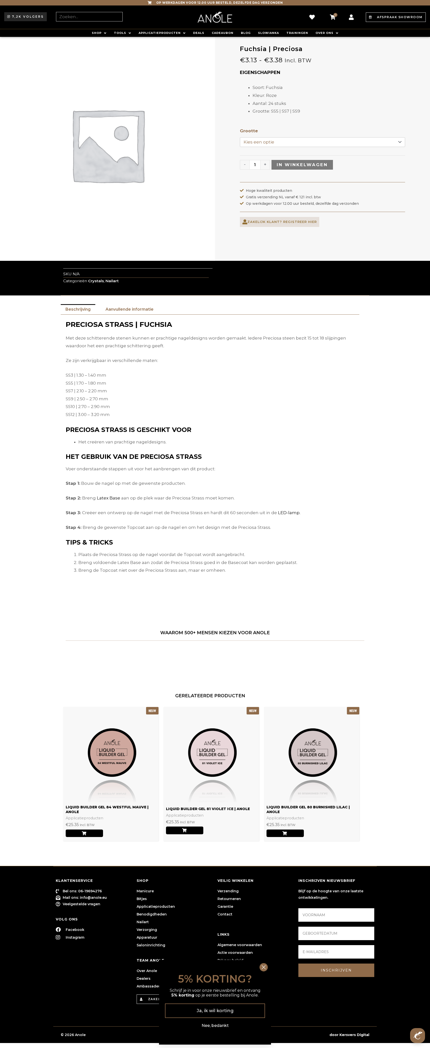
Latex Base (108, 497)
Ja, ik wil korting (215, 1009)
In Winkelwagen (302, 164)
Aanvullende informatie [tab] (130, 309)
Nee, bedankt (215, 1024)
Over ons (324, 33)
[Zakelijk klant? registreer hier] (244, 221)
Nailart (112, 281)
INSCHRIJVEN (336, 970)
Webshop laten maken (306, 1035)
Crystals (96, 281)
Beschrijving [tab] (78, 309)
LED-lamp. (289, 512)
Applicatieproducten (160, 33)
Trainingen (297, 33)
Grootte (249, 130)
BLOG (246, 33)
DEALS (198, 33)
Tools (120, 33)
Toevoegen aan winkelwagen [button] (84, 833)
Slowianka (268, 33)
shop (97, 33)
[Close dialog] (263, 965)
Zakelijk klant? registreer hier (282, 222)
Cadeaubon (222, 33)
